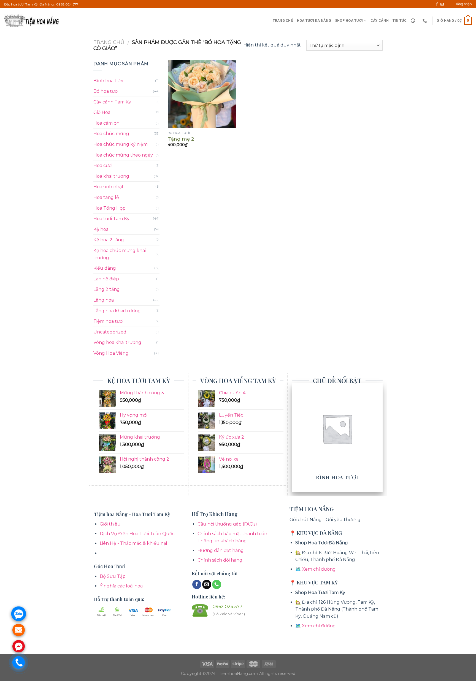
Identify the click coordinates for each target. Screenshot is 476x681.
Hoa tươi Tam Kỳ (111, 218)
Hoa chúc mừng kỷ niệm (120, 144)
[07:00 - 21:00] (413, 20)
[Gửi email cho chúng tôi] (442, 4)
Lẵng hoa (103, 300)
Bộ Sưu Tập (113, 576)
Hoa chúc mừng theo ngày (123, 155)
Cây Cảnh (379, 20)
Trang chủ (283, 20)
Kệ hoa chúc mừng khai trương (119, 254)
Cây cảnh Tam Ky (112, 102)
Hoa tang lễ (106, 197)
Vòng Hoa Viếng (111, 353)
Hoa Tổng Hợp (109, 208)
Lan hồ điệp (106, 278)
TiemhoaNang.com (239, 673)
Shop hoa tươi (349, 20)
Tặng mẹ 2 (181, 139)
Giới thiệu (110, 524)
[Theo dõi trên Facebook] (437, 4)
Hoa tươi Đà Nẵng (314, 20)
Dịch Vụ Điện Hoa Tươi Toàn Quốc (137, 533)
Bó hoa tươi (105, 91)
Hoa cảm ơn (106, 123)
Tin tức (400, 20)
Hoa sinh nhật (108, 186)
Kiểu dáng (104, 268)
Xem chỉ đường (319, 569)
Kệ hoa (101, 229)
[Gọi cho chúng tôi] (216, 584)
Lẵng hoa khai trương (117, 310)
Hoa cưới (102, 165)
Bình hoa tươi (108, 80)
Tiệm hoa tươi (108, 321)
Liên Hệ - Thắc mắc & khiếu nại (133, 543)
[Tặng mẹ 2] (202, 94)
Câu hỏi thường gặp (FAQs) (227, 524)
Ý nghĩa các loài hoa (121, 586)
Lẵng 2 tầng (106, 289)
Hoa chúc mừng (111, 133)
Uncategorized (109, 332)
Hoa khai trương (111, 176)
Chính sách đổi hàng (220, 560)
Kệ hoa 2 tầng (108, 239)
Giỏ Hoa (101, 112)
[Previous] (295, 437)
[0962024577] (425, 20)
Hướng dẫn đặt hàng (221, 550)
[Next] (379, 437)
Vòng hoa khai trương (117, 342)
